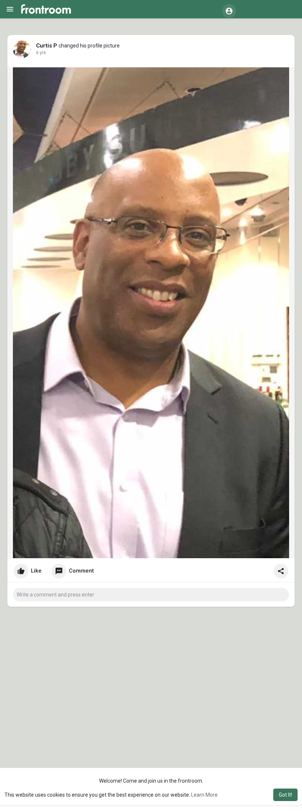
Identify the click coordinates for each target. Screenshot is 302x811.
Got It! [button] (285, 795)
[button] (229, 11)
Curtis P (46, 45)
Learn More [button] (204, 795)
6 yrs (41, 52)
